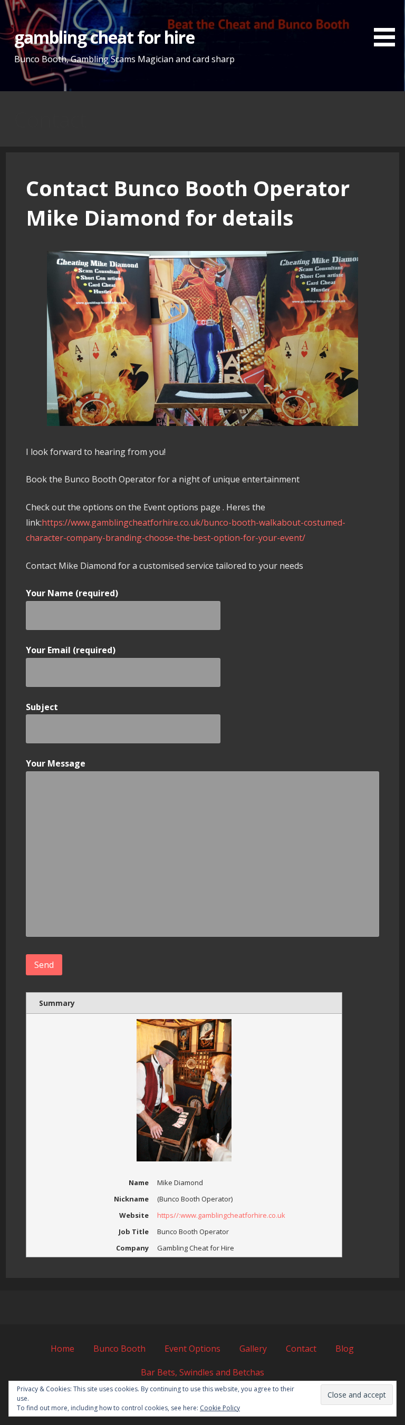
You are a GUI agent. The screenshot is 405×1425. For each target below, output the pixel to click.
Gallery (253, 1348)
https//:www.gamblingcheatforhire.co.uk (221, 1215)
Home (62, 1348)
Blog (344, 1348)
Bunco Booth (119, 1348)
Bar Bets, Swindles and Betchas (202, 1372)
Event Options (192, 1348)
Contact (301, 1348)
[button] (388, 25)
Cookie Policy (220, 1407)
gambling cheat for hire (104, 37)
